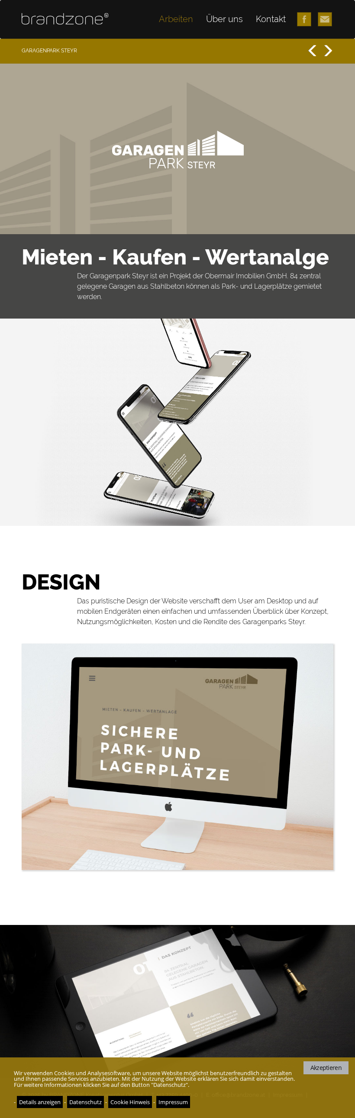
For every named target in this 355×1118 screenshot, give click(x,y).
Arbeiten (176, 19)
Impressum (173, 1102)
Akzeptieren (326, 1067)
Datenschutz (85, 1102)
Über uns (224, 19)
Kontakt (271, 19)
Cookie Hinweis (130, 1102)
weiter (326, 50)
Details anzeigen (40, 1102)
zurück (312, 50)
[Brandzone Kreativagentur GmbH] (65, 19)
